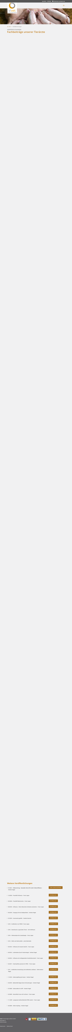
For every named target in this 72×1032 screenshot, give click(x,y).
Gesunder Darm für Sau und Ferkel (20, 132)
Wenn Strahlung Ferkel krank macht (20, 357)
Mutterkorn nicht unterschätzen (19, 637)
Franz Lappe (13, 76)
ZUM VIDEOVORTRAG (55, 887)
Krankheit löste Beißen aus (17, 526)
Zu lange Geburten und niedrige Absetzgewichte (24, 243)
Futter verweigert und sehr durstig (20, 74)
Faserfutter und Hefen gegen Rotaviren (21, 187)
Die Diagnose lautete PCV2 (17, 805)
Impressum (2, 1026)
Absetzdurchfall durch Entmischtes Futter (22, 299)
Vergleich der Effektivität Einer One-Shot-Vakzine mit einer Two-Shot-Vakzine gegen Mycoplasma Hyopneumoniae (35, 861)
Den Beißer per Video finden (18, 582)
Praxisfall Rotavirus (15, 749)
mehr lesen (36, 86)
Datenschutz (10, 1026)
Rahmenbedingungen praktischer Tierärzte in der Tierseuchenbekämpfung (32, 414)
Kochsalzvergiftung (15, 693)
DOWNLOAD (53, 895)
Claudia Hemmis (14, 359)
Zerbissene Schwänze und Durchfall (20, 470)
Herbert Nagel (14, 416)
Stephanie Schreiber (15, 695)
